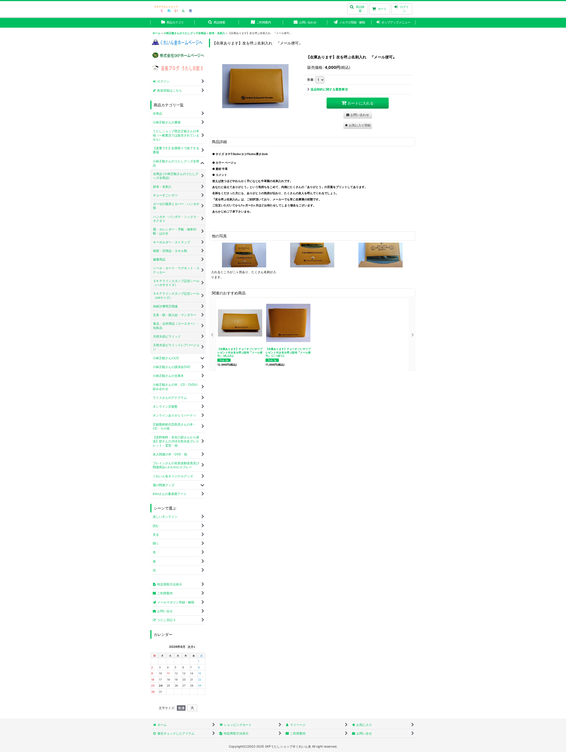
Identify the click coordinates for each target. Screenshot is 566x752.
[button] (357, 9)
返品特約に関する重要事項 (329, 89)
